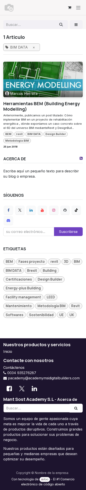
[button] (76, 24)
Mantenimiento (19, 306)
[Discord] (8, 220)
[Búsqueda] (61, 24)
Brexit (32, 270)
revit (19, 134)
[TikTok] (76, 210)
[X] (19, 210)
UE (61, 315)
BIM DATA (34, 134)
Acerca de (67, 399)
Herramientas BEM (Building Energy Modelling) (41, 106)
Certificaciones (19, 279)
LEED (51, 297)
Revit (75, 306)
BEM (8, 134)
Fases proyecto (32, 261)
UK (71, 315)
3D (66, 261)
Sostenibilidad (41, 315)
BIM (77, 261)
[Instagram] (53, 210)
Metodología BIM (17, 140)
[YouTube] (42, 210)
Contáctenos (13, 367)
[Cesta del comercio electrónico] (69, 7)
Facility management (23, 297)
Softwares (14, 315)
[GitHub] (65, 210)
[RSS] (81, 158)
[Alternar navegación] (78, 7)
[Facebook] (8, 210)
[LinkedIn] (31, 210)
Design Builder (55, 134)
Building (49, 270)
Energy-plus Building (23, 288)
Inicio (7, 351)
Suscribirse (68, 231)
